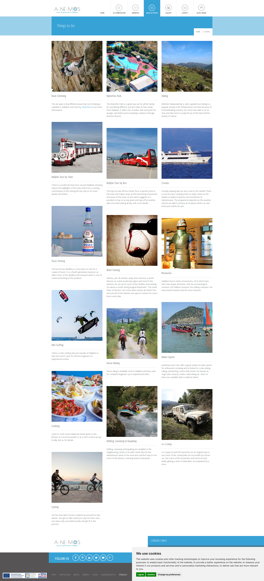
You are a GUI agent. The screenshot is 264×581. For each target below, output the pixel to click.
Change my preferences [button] (169, 574)
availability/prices (108, 574)
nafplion (85, 574)
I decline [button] (151, 574)
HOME (198, 32)
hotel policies (65, 574)
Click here (86, 107)
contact (95, 574)
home (54, 574)
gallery (76, 574)
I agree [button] (141, 574)
